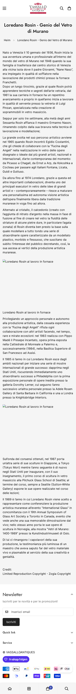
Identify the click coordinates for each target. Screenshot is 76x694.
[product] (10, 689)
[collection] (29, 688)
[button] (69, 8)
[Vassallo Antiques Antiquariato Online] (38, 8)
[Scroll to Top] (69, 675)
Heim (7, 40)
